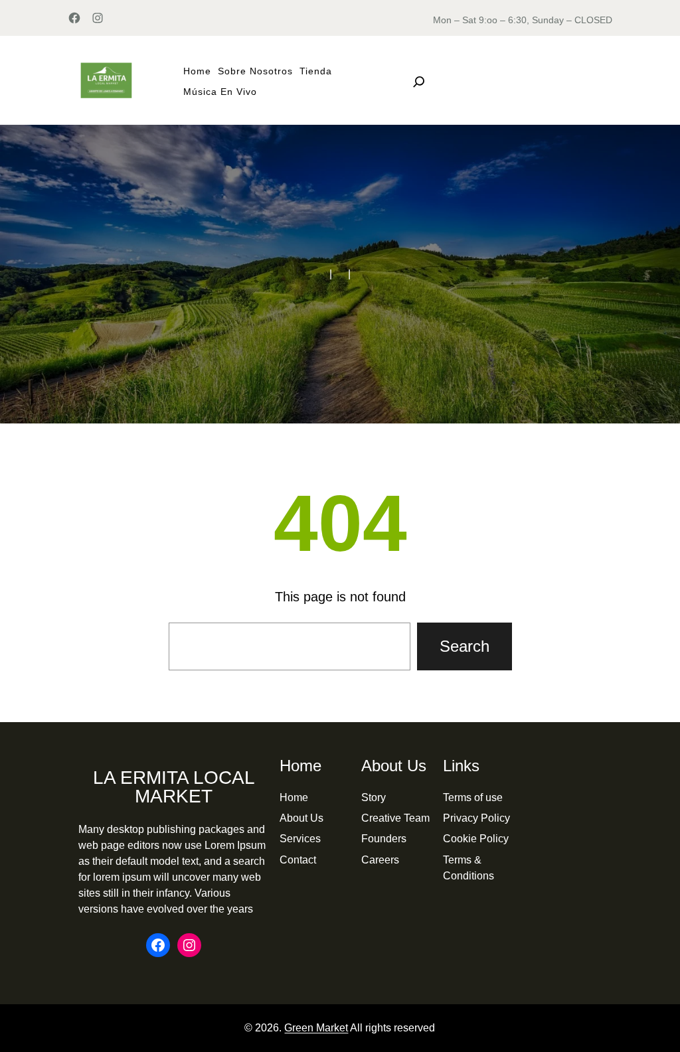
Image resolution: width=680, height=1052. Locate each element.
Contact (298, 859)
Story (373, 797)
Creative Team (395, 818)
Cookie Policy (476, 838)
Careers (380, 859)
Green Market (316, 1027)
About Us (301, 818)
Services (300, 838)
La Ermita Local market (174, 786)
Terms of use (473, 797)
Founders (383, 838)
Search (464, 646)
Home (294, 797)
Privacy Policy (476, 818)
